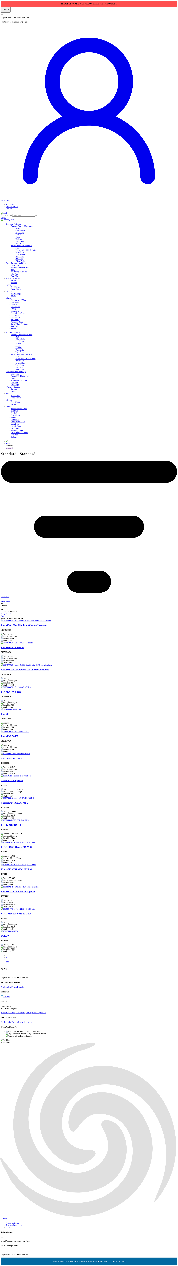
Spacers (14, 280)
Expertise (20, 987)
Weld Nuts (19, 257)
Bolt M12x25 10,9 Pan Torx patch (18, 891)
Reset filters (5, 601)
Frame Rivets (16, 289)
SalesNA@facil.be (39, 1013)
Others (8, 298)
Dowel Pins (15, 307)
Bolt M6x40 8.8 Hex (11, 692)
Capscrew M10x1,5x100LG (14, 803)
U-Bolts (18, 239)
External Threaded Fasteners (21, 226)
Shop (8, 443)
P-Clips (13, 296)
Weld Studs (19, 243)
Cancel (3, 616)
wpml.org (71, 1261)
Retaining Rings (17, 322)
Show (6, 614)
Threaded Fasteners (13, 224)
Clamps (9, 291)
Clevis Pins (15, 304)
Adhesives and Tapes (19, 300)
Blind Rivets (15, 287)
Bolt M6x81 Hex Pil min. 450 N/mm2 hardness (24, 625)
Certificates (12, 987)
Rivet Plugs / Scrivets (19, 272)
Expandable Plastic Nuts (20, 267)
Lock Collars (16, 317)
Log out (9, 209)
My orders (10, 204)
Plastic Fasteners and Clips (16, 263)
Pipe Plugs (19, 233)
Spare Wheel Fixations (19, 324)
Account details (12, 207)
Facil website (6, 1022)
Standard (9, 448)
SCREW (5, 936)
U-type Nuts (20, 254)
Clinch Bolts (20, 230)
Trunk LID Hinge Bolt (12, 780)
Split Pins (14, 326)
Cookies (9, 1227)
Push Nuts (15, 320)
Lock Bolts (15, 315)
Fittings (13, 309)
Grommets (15, 311)
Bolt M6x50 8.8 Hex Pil (12, 647)
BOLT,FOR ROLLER (12, 825)
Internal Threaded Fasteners (21, 246)
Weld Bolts (19, 241)
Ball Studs (15, 302)
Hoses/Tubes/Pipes (18, 313)
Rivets (8, 285)
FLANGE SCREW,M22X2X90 (16, 869)
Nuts (17, 248)
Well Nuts (19, 259)
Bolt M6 (5, 714)
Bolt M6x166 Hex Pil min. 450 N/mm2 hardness (25, 669)
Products (4, 987)
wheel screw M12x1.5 (11, 758)
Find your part (6, 215)
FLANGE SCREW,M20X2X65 (16, 847)
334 (7, 962)
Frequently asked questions (22, 1022)
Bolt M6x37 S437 (9, 736)
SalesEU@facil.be (8, 1013)
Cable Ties (15, 265)
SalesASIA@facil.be (23, 1013)
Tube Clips (15, 276)
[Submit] (36, 215)
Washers (14, 283)
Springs (13, 328)
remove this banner (119, 1261)
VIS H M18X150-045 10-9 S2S (16, 913)
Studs (17, 237)
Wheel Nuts (20, 261)
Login (3, 218)
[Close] (2, 14)
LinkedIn (6, 997)
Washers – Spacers (13, 278)
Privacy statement (12, 1223)
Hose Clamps (16, 294)
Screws (18, 235)
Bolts (17, 228)
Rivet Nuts (19, 252)
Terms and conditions (14, 1225)
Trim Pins (14, 274)
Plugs (13, 270)
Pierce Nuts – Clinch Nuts (25, 250)
